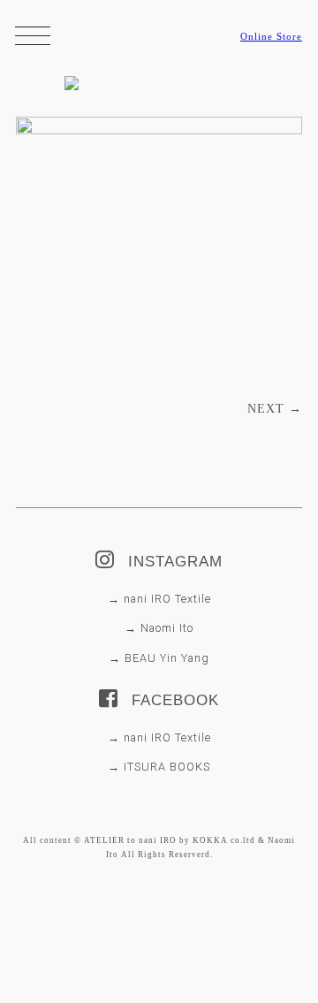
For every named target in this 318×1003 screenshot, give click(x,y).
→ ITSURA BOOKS (159, 766)
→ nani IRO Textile (159, 598)
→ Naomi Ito (159, 627)
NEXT (274, 408)
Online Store (271, 36)
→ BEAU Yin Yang (159, 658)
